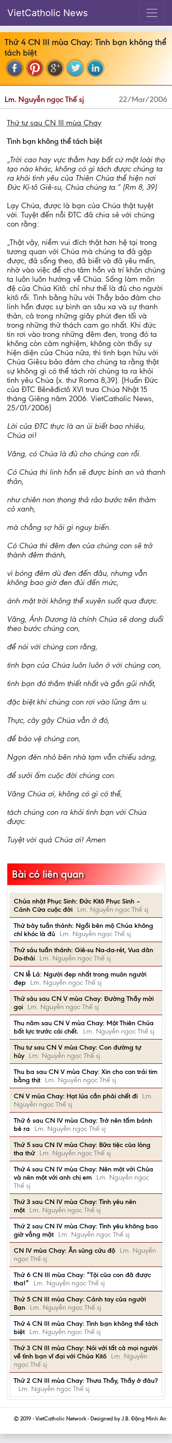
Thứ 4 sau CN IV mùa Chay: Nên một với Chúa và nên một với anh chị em (83, 1173)
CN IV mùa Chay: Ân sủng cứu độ (64, 1250)
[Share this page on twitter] (75, 68)
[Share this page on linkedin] (95, 68)
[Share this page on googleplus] (55, 68)
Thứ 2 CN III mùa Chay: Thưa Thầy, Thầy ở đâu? (86, 1380)
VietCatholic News (47, 12)
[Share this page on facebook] (15, 68)
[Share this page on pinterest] (35, 68)
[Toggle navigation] (152, 13)
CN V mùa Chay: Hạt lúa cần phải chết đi (76, 1096)
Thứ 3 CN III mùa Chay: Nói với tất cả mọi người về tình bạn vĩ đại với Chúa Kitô (85, 1352)
